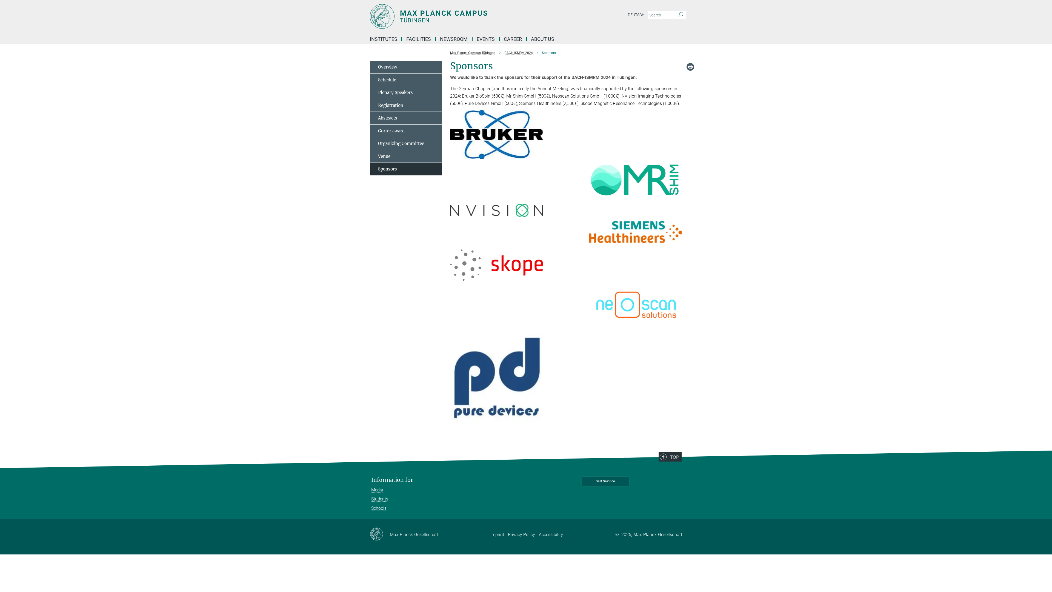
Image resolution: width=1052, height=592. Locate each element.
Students (379, 499)
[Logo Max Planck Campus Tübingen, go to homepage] (472, 16)
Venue (384, 156)
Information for (392, 480)
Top (674, 457)
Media (377, 490)
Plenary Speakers (395, 92)
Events (486, 39)
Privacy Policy (521, 534)
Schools (379, 508)
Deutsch (636, 15)
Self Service (605, 481)
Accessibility (551, 534)
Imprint (497, 534)
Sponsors (387, 169)
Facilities (418, 39)
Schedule (387, 79)
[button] (538, 155)
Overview (387, 67)
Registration (390, 105)
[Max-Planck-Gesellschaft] (380, 534)
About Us (542, 39)
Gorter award (391, 130)
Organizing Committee (401, 143)
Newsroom (454, 39)
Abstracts (387, 118)
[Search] (680, 15)
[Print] (690, 67)
